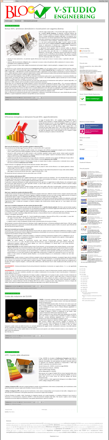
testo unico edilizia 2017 (90, 432)
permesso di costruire (63, 428)
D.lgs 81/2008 (45, 425)
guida (12, 331)
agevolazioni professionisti (35, 423)
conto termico (91, 423)
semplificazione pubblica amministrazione (20, 432)
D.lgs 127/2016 (33, 425)
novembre (84, 278)
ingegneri (8, 428)
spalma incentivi (56, 432)
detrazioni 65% (21, 99)
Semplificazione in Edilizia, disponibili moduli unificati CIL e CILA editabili (94, 172)
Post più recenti (8, 409)
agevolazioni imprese (25, 423)
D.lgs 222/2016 (39, 425)
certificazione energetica (16, 404)
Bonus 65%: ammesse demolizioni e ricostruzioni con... (90, 293)
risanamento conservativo (41, 430)
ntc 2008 (54, 428)
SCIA (84, 430)
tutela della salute (99, 432)
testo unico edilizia (69, 432)
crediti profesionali (14, 425)
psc (12, 430)
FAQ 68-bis (35, 79)
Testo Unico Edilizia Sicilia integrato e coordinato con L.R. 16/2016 (94, 227)
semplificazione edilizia (97, 430)
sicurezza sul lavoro (17, 337)
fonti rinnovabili (69, 427)
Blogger (57, 436)
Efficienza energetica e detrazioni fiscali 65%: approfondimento (31, 117)
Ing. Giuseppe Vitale (85, 50)
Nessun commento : (28, 97)
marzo (83, 291)
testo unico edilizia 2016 (81, 432)
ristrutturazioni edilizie (34, 99)
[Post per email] (34, 97)
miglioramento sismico (48, 428)
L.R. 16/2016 (27, 428)
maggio (84, 287)
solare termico (49, 432)
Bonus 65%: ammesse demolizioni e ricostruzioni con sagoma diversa (34, 29)
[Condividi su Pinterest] (43, 98)
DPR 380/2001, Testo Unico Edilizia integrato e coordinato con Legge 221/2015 (94, 218)
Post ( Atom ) (12, 411)
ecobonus (27, 99)
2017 (82, 269)
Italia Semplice (21, 428)
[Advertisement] (41, 108)
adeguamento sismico (13, 99)
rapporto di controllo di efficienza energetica (22, 430)
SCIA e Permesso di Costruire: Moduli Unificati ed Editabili (94, 236)
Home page (8, 21)
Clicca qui (66, 266)
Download (18, 21)
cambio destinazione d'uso (55, 423)
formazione (75, 426)
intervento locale (13, 428)
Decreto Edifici (40, 280)
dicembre (84, 276)
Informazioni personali (30, 21)
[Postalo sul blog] (38, 98)
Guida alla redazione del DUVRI (18, 296)
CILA (79, 423)
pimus (72, 428)
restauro (34, 430)
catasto (62, 423)
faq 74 (17, 273)
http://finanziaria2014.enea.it (14, 241)
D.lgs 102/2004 (27, 425)
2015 (82, 272)
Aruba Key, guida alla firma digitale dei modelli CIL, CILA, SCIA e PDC (95, 199)
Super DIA (61, 432)
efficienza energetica (24, 288)
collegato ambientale (85, 423)
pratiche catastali (79, 428)
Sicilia (36, 432)
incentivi (101, 427)
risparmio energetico (33, 288)
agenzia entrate (18, 423)
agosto (83, 281)
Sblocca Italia (78, 430)
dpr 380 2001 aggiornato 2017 (20, 427)
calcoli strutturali (47, 423)
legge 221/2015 (33, 428)
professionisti (94, 428)
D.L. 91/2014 (21, 425)
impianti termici (91, 427)
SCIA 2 (89, 430)
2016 (82, 270)
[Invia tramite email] (36, 98)
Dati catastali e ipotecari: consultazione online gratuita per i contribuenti (94, 256)
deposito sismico (64, 425)
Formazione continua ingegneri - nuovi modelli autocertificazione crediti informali (94, 246)
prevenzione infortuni (87, 428)
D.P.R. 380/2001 (55, 425)
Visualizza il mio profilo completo (87, 53)
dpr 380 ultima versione (32, 427)
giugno (84, 285)
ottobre (84, 279)
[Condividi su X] (40, 98)
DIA (75, 425)
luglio (83, 283)
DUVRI (10, 337)
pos (75, 428)
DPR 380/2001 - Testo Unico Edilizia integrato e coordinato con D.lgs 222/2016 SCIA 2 (94, 190)
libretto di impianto (40, 428)
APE (10, 404)
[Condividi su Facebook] (41, 98)
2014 (82, 274)
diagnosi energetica (80, 425)
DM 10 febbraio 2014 (88, 425)
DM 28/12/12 (95, 425)
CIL (77, 423)
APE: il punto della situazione (17, 355)
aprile (83, 289)
